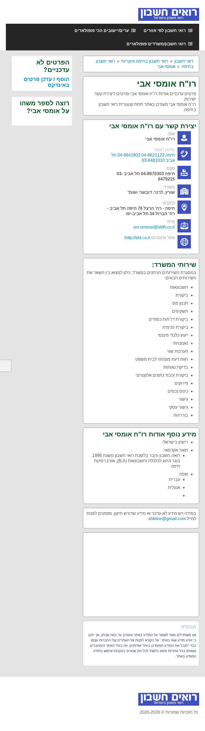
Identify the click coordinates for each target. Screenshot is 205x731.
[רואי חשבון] (168, 11)
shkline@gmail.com (167, 518)
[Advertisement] (141, 572)
